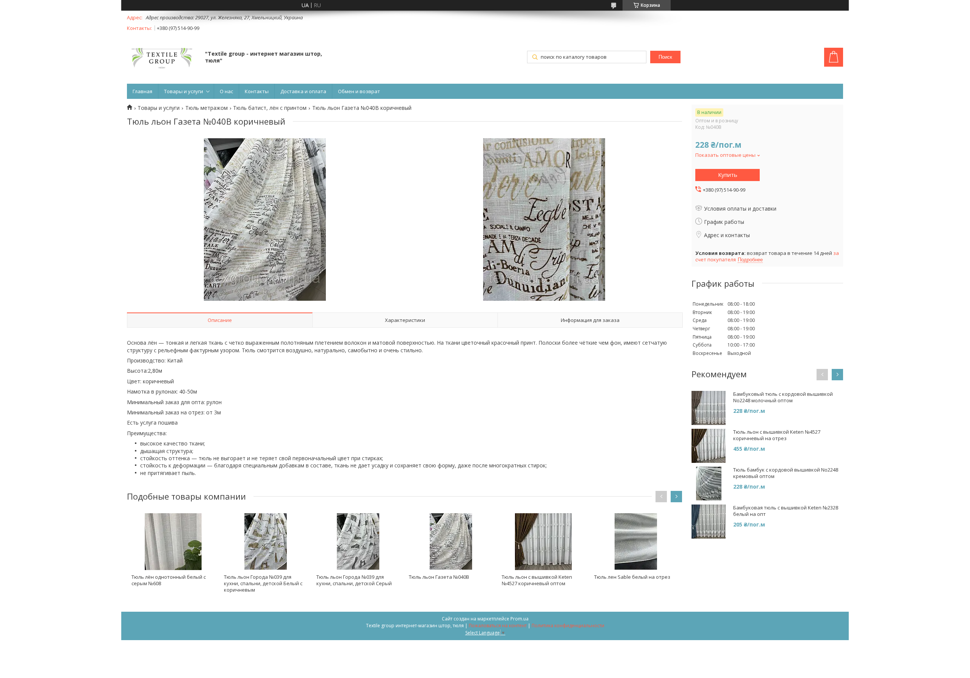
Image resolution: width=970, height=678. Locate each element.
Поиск (665, 57)
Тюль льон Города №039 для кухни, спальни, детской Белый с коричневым (263, 583)
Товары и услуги (183, 91)
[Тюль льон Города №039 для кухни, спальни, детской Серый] (358, 541)
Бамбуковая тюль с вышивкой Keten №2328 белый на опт (785, 511)
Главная (142, 91)
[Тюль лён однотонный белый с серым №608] (173, 541)
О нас (226, 91)
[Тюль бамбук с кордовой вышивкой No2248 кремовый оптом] (709, 484)
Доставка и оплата (303, 91)
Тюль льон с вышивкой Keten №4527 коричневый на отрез (776, 435)
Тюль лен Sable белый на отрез (632, 576)
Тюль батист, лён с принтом (270, 108)
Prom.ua (519, 619)
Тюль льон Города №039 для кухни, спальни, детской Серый (354, 580)
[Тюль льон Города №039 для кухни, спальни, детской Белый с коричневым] (265, 541)
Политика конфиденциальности (568, 625)
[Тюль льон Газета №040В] (450, 541)
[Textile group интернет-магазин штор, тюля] (162, 57)
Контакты (257, 91)
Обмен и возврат (359, 91)
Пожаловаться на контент (498, 625)
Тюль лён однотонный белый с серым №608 (168, 580)
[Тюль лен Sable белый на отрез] (635, 541)
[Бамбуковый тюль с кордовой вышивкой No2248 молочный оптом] (709, 408)
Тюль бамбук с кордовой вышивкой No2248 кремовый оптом (785, 473)
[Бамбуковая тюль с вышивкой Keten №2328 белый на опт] (709, 522)
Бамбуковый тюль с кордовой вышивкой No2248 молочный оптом (783, 397)
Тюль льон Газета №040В (439, 576)
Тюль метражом (206, 108)
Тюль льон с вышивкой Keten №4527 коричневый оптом (537, 580)
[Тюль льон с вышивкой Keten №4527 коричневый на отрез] (709, 446)
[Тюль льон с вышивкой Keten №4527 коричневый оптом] (543, 541)
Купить (727, 174)
